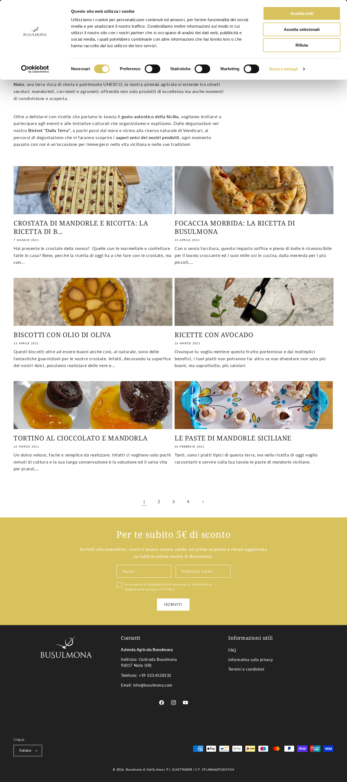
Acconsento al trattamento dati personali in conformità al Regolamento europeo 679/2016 (168, 586)
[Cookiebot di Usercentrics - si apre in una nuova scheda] (35, 69)
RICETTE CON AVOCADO (214, 334)
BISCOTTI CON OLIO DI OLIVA (62, 334)
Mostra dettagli (283, 69)
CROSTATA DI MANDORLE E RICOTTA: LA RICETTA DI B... (81, 227)
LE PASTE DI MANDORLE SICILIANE (233, 438)
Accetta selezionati (302, 29)
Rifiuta (301, 45)
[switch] (152, 69)
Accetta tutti (301, 13)
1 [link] (144, 501)
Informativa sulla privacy (250, 659)
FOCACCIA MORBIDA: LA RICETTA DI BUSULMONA (235, 227)
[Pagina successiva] (203, 502)
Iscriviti (173, 604)
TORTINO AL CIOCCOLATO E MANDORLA (80, 438)
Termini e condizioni (246, 669)
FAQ (232, 650)
